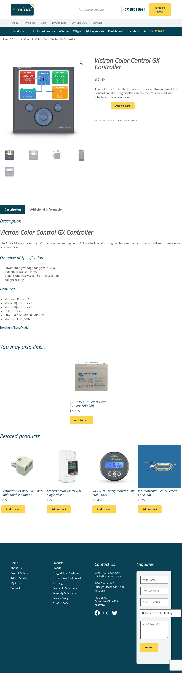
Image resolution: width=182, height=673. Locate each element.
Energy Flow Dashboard (67, 578)
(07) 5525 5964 (134, 9)
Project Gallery (19, 573)
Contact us (17, 588)
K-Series (63, 31)
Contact (97, 22)
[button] (81, 63)
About (16, 22)
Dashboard (115, 31)
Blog (43, 22)
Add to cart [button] (81, 420)
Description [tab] (12, 209)
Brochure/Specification (15, 327)
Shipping (58, 583)
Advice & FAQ (19, 578)
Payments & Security (65, 588)
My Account (59, 22)
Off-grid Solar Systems (66, 573)
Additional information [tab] (46, 209)
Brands (131, 31)
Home (5, 39)
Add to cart (122, 105)
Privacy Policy (60, 598)
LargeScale (97, 31)
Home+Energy (45, 31)
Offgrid (77, 31)
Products (18, 31)
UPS (150, 31)
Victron (134, 120)
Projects (30, 22)
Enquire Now (160, 9)
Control (28, 39)
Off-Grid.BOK (79, 22)
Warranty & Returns (64, 593)
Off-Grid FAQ (60, 603)
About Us (16, 568)
